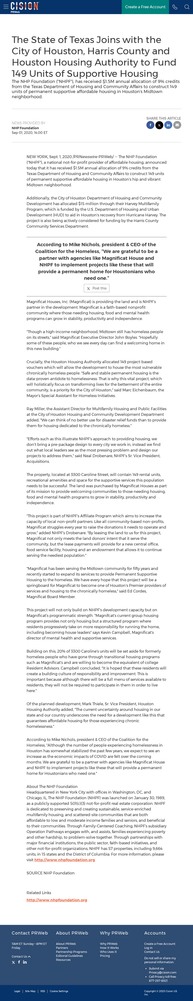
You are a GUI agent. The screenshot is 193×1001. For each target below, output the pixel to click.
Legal (17, 991)
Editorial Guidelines (69, 956)
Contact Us (20, 956)
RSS (42, 991)
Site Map (30, 991)
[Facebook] (19, 962)
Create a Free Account (145, 7)
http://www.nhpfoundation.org (64, 860)
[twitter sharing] (159, 125)
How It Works (109, 948)
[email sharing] (177, 125)
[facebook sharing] (150, 125)
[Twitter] (14, 962)
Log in (148, 948)
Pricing (105, 956)
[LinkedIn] (25, 962)
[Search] (187, 7)
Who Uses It (108, 952)
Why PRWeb (108, 944)
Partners (62, 948)
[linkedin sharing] (168, 125)
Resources (63, 960)
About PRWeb (66, 944)
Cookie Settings (59, 991)
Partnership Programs (71, 952)
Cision (169, 991)
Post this (99, 288)
